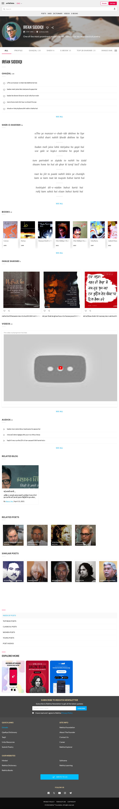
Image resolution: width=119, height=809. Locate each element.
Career (62, 742)
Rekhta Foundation (67, 727)
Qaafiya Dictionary (9, 732)
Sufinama (63, 760)
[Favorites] (47, 27)
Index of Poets (9, 615)
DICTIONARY (57, 13)
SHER (49, 13)
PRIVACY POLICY (49, 802)
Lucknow (42, 32)
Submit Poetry (7, 747)
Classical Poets (10, 627)
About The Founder (67, 732)
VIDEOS (67, 13)
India (46, 32)
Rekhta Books (7, 770)
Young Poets (8, 638)
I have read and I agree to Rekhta (54, 713)
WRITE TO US (61, 777)
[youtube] (59, 793)
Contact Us (64, 737)
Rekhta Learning (66, 765)
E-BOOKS (74, 13)
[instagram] (65, 793)
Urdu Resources (8, 742)
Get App (112, 3)
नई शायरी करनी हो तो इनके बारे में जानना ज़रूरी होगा (10, 491)
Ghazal (35, 50)
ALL (6, 50)
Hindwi (5, 760)
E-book (65, 50)
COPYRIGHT (72, 802)
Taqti (4, 737)
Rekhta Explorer (66, 747)
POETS (43, 13)
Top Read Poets (9, 621)
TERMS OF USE (61, 802)
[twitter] (54, 793)
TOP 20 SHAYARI (86, 50)
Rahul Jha (9, 501)
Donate (104, 3)
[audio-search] (114, 9)
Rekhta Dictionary (9, 765)
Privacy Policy (67, 713)
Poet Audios (8, 643)
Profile (18, 50)
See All (59, 117)
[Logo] (10, 3)
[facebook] (48, 793)
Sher (51, 50)
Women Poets (9, 632)
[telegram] (70, 793)
